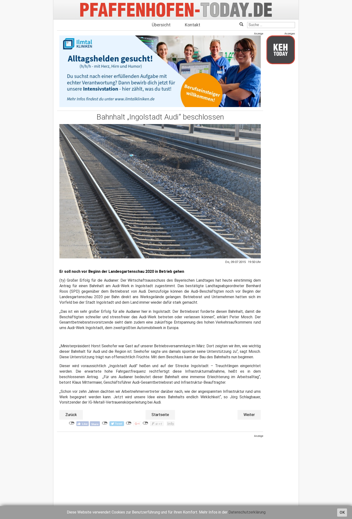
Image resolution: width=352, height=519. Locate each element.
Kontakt (192, 24)
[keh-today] (280, 49)
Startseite (160, 414)
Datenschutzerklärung (247, 512)
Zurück (71, 414)
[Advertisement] (160, 471)
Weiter (249, 414)
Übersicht (161, 24)
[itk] (160, 71)
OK (342, 512)
